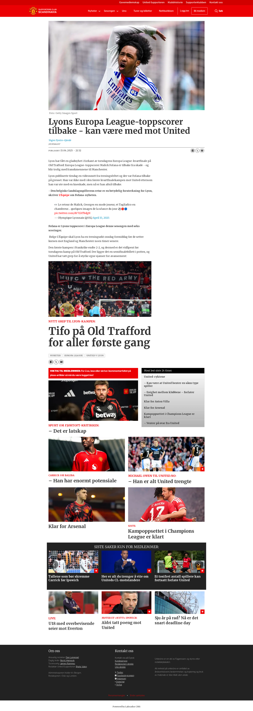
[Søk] (216, 11)
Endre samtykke (137, 695)
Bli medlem (199, 11)
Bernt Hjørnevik (67, 660)
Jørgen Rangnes (67, 664)
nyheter (55, 355)
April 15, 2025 (101, 217)
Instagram (121, 679)
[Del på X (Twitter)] (197, 150)
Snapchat (120, 682)
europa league (73, 355)
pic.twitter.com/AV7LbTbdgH (72, 213)
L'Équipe (64, 195)
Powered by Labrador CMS (126, 706)
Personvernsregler (117, 695)
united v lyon (95, 355)
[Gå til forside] (43, 11)
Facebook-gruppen (125, 676)
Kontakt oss (216, 2)
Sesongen (109, 11)
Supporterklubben (196, 2)
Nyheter (92, 11)
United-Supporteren (154, 2)
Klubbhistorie (175, 2)
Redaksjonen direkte (124, 664)
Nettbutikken (166, 11)
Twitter (120, 672)
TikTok (119, 685)
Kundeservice (121, 661)
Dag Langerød (72, 657)
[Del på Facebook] (192, 150)
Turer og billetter (143, 11)
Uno (124, 11)
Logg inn (184, 11)
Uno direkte (120, 667)
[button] (54, 564)
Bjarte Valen (81, 667)
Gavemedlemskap (129, 2)
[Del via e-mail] (202, 150)
